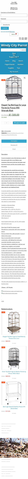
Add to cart (20, 123)
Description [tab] (14, 141)
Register (12, 31)
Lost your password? (5, 31)
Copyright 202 (5, 473)
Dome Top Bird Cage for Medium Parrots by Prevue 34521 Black (14, 372)
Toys (18, 68)
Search (23, 50)
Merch (21, 61)
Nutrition (20, 64)
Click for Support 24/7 (14, 55)
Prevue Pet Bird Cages (12, 134)
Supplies (11, 68)
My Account (14, 71)
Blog (13, 61)
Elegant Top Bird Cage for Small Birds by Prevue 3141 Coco (14, 337)
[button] (24, 78)
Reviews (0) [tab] (14, 145)
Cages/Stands (9, 64)
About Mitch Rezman (7, 468)
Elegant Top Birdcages (12, 133)
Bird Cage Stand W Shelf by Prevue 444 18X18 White (14, 407)
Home (7, 61)
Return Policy (5, 432)
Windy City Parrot (14, 45)
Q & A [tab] (14, 149)
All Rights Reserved (7, 475)
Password (3, 18)
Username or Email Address (8, 12)
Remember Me (6, 24)
